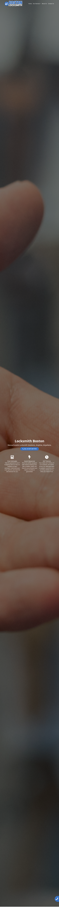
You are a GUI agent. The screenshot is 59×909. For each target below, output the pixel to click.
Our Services (36, 3)
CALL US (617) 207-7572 (30, 449)
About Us (44, 3)
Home (30, 3)
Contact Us (51, 3)
